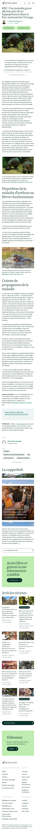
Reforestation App (8, 808)
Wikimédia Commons (17, 182)
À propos (25, 771)
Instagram (25, 803)
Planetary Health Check (10, 811)
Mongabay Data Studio (9, 819)
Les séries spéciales (8, 780)
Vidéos (4, 771)
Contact (24, 774)
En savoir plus (13, 580)
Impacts (24, 780)
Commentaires (9, 28)
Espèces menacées (23, 458)
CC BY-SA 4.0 (28, 182)
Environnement (8, 458)
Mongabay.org (6, 806)
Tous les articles (9, 723)
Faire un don (26, 777)
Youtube (24, 806)
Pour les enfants (7, 803)
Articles (4, 777)
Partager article (23, 28)
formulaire (21, 424)
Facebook (25, 808)
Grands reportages (8, 785)
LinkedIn (24, 800)
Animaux (6, 451)
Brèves (4, 782)
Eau (29, 454)
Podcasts (5, 774)
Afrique (16, 23)
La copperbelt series (11, 550)
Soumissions (26, 787)
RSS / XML (25, 811)
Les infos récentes (8, 788)
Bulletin (11, 749)
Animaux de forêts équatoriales (14, 454)
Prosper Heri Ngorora (15, 21)
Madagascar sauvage (9, 800)
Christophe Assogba (14, 441)
